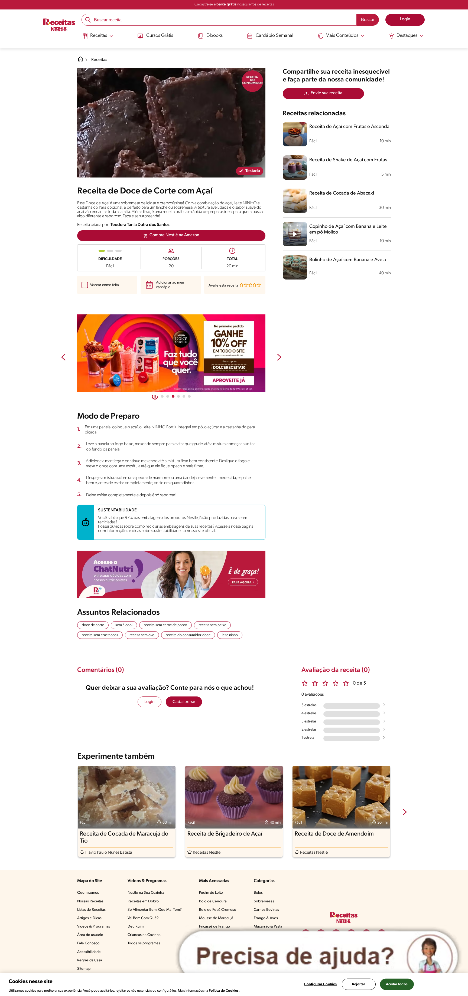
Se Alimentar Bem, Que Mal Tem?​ (155, 910)
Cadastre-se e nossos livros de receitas (234, 4)
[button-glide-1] (167, 396)
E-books (214, 35)
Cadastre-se (184, 702)
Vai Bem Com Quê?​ (143, 918)
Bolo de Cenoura (213, 901)
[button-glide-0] (162, 396)
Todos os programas (144, 943)
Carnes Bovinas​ (266, 910)
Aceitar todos (397, 984)
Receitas (99, 60)
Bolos (258, 893)
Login (149, 702)
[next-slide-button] (279, 357)
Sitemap (83, 969)
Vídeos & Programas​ (93, 927)
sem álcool (123, 625)
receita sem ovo (141, 635)
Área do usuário (90, 935)
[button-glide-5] (189, 396)
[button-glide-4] (184, 396)
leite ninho (230, 635)
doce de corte (93, 625)
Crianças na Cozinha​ (144, 935)
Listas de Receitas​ (91, 910)
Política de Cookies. (224, 990)
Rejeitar (358, 984)
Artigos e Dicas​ (89, 918)
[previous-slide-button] (63, 357)
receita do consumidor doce (188, 635)
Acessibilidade (89, 952)
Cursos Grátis (159, 35)
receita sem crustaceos (100, 635)
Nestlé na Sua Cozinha (146, 893)
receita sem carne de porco (165, 625)
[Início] (59, 25)
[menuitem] (98, 38)
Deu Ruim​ (136, 927)
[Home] (80, 61)
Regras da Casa (89, 960)
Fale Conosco (88, 943)
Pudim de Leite (211, 893)
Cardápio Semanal (274, 35)
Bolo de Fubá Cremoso (217, 910)
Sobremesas (264, 901)
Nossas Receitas (90, 901)
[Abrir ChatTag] (318, 956)
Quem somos (88, 893)
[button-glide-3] (178, 396)
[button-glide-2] (173, 396)
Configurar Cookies (320, 984)
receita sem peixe (212, 625)
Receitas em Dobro (143, 901)
